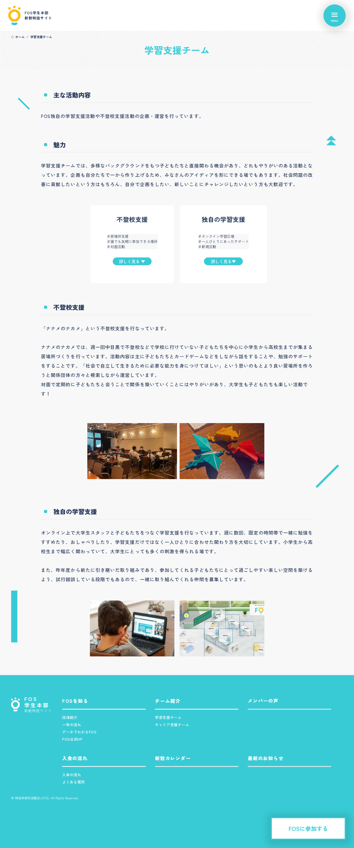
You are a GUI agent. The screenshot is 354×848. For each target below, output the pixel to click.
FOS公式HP (72, 739)
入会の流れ (71, 774)
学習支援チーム (168, 717)
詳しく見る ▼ (132, 261)
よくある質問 (73, 781)
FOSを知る (75, 700)
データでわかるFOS (79, 731)
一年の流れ (71, 724)
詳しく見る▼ (223, 261)
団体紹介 (69, 717)
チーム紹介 (168, 700)
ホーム (20, 37)
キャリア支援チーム (172, 724)
